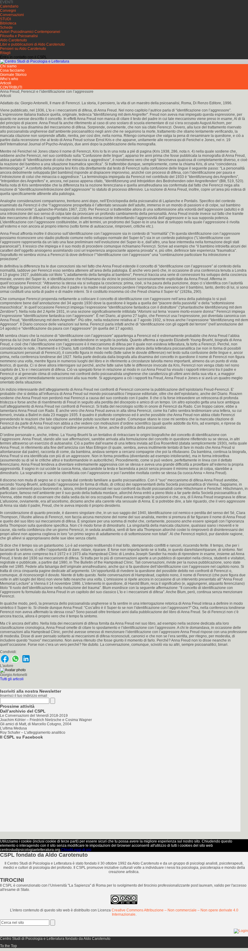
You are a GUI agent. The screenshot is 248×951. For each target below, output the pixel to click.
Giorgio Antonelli (13, 675)
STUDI (5, 19)
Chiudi (66, 850)
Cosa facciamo (12, 70)
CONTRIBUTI (11, 87)
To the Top (8, 946)
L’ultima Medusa (13, 728)
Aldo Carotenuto (13, 40)
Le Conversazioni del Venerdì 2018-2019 (34, 715)
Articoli (5, 83)
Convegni (8, 10)
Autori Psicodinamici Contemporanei (30, 32)
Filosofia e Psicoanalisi (19, 36)
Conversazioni (12, 15)
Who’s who (9, 79)
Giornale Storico (13, 75)
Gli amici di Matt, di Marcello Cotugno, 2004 (35, 724)
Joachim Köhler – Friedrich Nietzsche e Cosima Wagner (46, 720)
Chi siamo (8, 66)
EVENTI (6, 2)
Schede (6, 27)
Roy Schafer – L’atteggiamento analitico (32, 732)
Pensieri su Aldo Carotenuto (23, 49)
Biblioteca (8, 23)
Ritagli (5, 53)
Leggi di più (81, 850)
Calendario (9, 6)
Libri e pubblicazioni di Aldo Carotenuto (32, 44)
